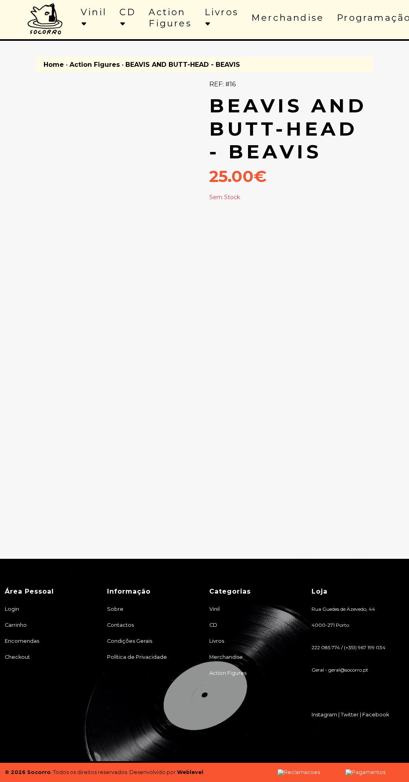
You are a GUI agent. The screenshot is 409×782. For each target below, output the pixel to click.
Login (12, 609)
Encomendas (22, 641)
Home (54, 64)
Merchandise (287, 17)
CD (127, 12)
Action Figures (170, 17)
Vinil (94, 12)
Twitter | (351, 715)
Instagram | (326, 715)
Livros (221, 12)
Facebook (375, 715)
